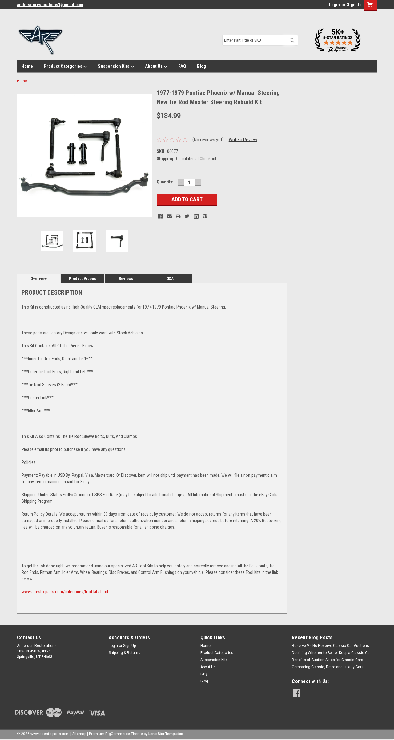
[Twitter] (187, 216)
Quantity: (165, 181)
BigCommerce (117, 734)
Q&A (170, 278)
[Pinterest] (205, 216)
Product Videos (82, 278)
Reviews (126, 278)
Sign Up (354, 4)
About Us (154, 66)
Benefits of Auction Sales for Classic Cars (327, 660)
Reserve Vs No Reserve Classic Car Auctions (330, 646)
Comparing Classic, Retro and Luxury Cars (328, 667)
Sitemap (79, 734)
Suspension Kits (114, 66)
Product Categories (63, 66)
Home (27, 66)
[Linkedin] (196, 216)
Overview (38, 278)
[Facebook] (160, 216)
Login (334, 4)
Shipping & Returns (124, 653)
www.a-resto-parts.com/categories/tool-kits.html (65, 591)
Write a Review (243, 139)
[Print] (178, 216)
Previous (23, 155)
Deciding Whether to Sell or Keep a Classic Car (331, 653)
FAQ (182, 66)
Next (146, 155)
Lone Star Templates (165, 734)
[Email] (169, 216)
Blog (201, 66)
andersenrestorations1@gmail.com (50, 4)
